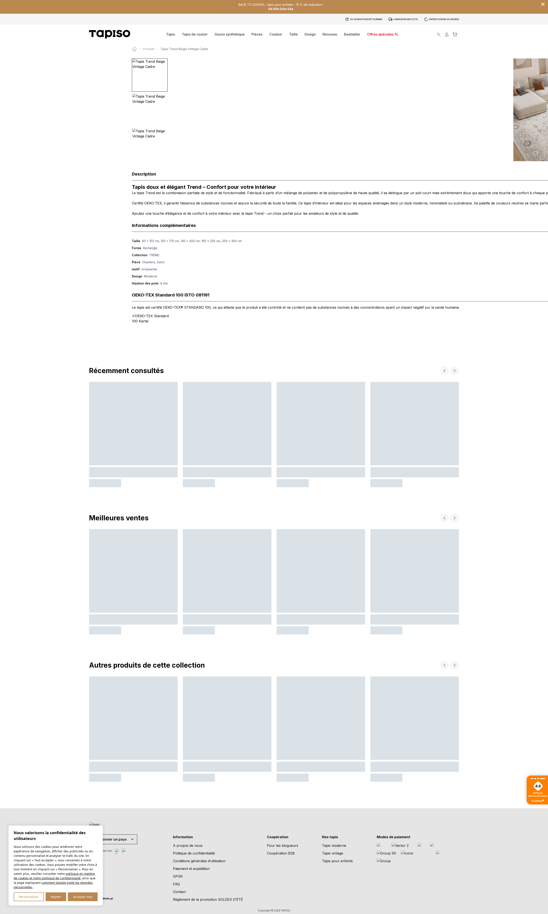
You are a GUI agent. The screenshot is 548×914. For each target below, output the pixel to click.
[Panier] (455, 34)
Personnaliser (29, 897)
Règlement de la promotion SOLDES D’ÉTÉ (208, 899)
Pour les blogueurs (282, 845)
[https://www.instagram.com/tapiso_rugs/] (124, 851)
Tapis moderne (334, 845)
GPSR (178, 876)
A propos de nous (188, 845)
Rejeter (56, 897)
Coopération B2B (281, 853)
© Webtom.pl (101, 898)
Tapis (170, 34)
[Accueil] (134, 49)
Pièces (257, 34)
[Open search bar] (438, 34)
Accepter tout (82, 897)
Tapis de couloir (195, 34)
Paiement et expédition (191, 868)
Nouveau (330, 34)
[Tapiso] (109, 34)
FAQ (176, 884)
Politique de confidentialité (194, 853)
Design (310, 34)
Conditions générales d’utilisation (199, 861)
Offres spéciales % (382, 34)
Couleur (275, 34)
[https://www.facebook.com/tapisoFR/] (117, 851)
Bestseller (352, 34)
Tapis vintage (332, 853)
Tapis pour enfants (337, 861)
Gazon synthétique (229, 34)
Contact (179, 892)
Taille (293, 34)
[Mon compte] (447, 34)
